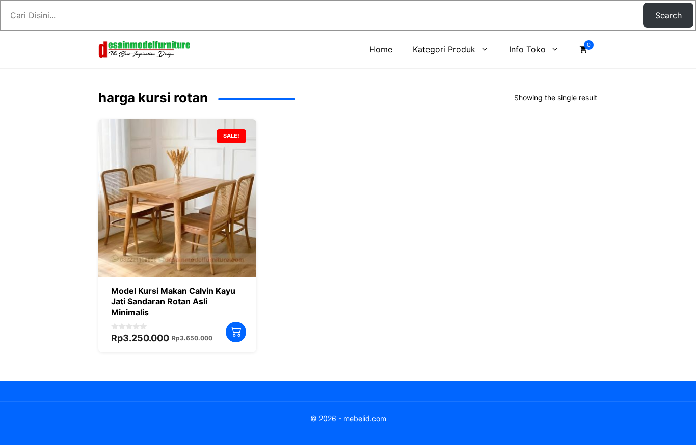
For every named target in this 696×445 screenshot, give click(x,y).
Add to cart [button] (236, 332)
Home (380, 49)
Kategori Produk (444, 49)
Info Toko (527, 49)
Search (668, 15)
